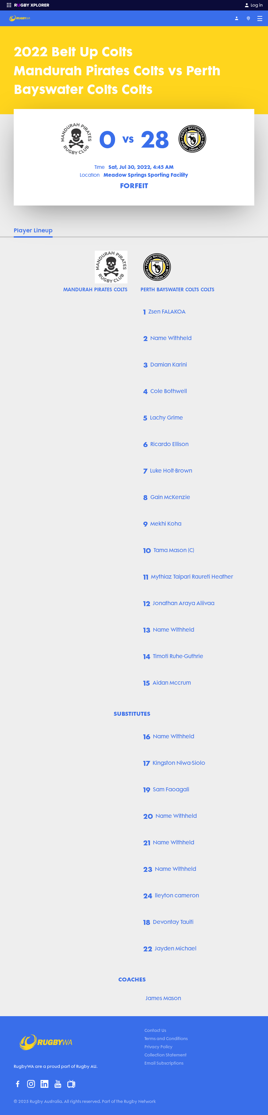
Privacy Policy (158, 1046)
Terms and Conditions (166, 1038)
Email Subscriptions (163, 1063)
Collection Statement (165, 1054)
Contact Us (155, 1030)
